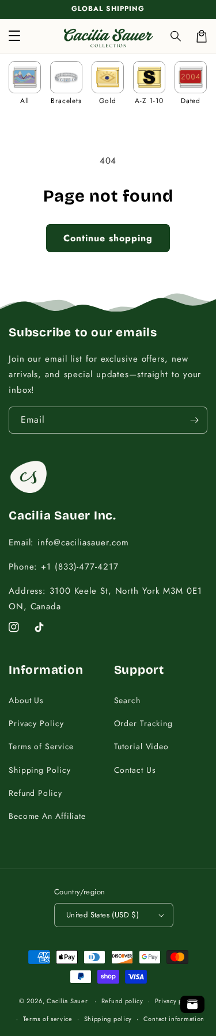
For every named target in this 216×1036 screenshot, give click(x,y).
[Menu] (14, 36)
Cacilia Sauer (67, 1000)
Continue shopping (108, 238)
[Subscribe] (194, 420)
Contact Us (135, 770)
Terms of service (48, 1018)
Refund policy (122, 1000)
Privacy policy (176, 1000)
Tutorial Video (141, 746)
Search (127, 700)
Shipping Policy (40, 770)
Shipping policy (108, 1018)
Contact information (173, 1018)
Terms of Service (41, 746)
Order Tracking (143, 723)
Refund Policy (35, 793)
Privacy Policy (36, 723)
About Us (26, 700)
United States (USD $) (102, 914)
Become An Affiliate (47, 816)
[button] (176, 36)
